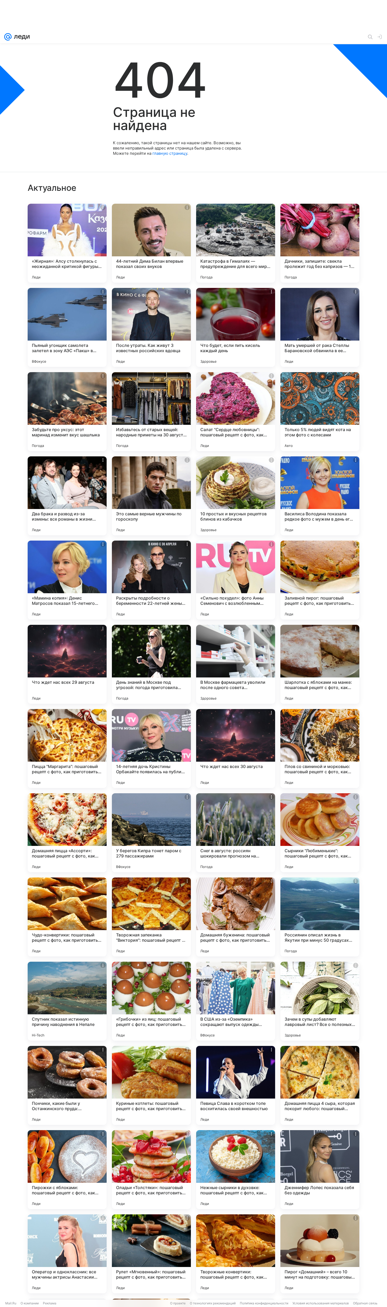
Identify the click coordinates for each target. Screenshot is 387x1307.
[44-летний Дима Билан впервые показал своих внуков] (151, 243)
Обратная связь (365, 1303)
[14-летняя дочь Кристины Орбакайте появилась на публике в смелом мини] (151, 748)
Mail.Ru (10, 1303)
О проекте (178, 1303)
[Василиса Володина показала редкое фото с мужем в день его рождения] (319, 495)
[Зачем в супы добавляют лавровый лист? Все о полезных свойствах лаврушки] (319, 1001)
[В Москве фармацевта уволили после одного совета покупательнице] (235, 664)
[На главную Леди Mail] (21, 37)
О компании (30, 1303)
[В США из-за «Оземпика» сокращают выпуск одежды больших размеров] (235, 1001)
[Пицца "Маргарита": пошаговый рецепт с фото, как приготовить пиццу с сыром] (67, 748)
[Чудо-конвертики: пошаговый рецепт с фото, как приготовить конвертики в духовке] (67, 916)
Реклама (49, 1303)
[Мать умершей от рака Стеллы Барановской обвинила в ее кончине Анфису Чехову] (319, 327)
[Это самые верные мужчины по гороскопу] (151, 495)
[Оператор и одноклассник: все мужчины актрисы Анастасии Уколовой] (67, 1253)
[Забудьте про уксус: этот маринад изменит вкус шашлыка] (67, 411)
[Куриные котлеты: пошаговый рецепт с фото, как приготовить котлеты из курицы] (151, 1085)
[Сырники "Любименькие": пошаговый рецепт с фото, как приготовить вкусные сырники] (319, 832)
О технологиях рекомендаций (213, 1303)
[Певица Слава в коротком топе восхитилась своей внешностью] (235, 1085)
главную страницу (169, 153)
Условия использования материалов (320, 1303)
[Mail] (8, 37)
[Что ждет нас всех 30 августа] (235, 748)
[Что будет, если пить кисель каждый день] (235, 327)
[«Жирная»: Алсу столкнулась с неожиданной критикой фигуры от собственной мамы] (67, 243)
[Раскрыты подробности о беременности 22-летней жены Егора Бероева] (151, 580)
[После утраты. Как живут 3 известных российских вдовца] (151, 327)
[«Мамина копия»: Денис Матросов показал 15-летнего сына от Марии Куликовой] (67, 580)
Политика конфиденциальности (264, 1303)
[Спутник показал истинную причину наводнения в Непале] (67, 1001)
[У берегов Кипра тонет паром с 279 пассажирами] (151, 832)
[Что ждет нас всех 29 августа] (67, 664)
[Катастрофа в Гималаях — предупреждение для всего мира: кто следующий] (235, 243)
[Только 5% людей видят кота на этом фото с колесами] (319, 411)
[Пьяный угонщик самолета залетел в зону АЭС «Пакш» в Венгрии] (67, 327)
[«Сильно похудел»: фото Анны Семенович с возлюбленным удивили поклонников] (235, 580)
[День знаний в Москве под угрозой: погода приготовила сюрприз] (151, 664)
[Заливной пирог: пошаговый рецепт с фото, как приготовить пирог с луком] (319, 580)
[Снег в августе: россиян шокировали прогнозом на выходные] (235, 832)
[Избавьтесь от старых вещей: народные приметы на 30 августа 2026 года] (151, 411)
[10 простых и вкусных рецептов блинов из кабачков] (235, 495)
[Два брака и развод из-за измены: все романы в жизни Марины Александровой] (67, 495)
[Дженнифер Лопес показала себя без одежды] (319, 1169)
